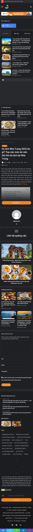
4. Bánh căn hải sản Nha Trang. (13, 197)
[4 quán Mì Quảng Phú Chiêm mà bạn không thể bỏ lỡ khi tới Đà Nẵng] (6, 57)
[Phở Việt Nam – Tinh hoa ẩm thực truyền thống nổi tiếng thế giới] (8, 125)
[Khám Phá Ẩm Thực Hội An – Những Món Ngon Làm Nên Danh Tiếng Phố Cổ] (8, 296)
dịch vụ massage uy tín (17, 440)
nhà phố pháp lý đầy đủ (20, 448)
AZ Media (25, 518)
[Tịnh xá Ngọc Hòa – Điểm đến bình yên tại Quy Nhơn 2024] (6, 65)
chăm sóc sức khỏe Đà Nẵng (23, 437)
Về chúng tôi (17, 520)
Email (3, 365)
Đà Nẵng (26, 454)
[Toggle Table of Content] (26, 189)
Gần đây (16, 33)
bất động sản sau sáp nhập (22, 434)
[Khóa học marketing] (16, 13)
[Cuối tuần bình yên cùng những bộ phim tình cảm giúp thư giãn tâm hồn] (6, 49)
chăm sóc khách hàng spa (8, 437)
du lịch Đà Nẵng (6, 440)
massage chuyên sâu (7, 445)
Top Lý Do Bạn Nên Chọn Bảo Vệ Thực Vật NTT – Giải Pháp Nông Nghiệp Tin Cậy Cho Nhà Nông (21, 40)
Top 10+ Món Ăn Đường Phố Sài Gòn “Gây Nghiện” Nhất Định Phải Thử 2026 (8, 112)
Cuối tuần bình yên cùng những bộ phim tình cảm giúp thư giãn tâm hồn (21, 48)
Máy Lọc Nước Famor (7, 448)
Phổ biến (5, 33)
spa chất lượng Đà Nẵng (8, 451)
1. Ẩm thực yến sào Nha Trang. (12, 192)
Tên (2, 359)
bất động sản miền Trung (8, 434)
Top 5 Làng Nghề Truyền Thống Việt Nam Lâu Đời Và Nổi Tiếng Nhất (24, 123)
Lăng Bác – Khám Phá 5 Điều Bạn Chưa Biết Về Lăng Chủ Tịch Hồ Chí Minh (21, 72)
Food (26, 440)
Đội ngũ (24, 520)
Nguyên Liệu (11, 201)
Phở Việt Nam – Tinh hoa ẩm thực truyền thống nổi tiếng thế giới (8, 132)
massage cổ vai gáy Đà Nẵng (21, 445)
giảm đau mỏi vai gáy (7, 442)
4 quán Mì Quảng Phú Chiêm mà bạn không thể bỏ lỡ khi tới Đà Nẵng (21, 56)
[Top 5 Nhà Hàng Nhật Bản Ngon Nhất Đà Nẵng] (24, 296)
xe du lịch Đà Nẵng (17, 454)
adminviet (6, 162)
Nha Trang (23, 184)
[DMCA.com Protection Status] (6, 490)
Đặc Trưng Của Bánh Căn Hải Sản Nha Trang (17, 199)
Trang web (4, 371)
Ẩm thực (11, 142)
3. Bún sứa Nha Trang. (10, 195)
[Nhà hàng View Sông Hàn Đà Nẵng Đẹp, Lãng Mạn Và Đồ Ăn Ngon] (8, 315)
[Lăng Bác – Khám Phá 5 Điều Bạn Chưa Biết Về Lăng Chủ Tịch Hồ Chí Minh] (6, 72)
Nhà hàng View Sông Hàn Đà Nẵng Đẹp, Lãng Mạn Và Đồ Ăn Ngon (8, 322)
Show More (16, 202)
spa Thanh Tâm (19, 451)
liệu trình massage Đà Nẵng (21, 442)
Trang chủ (5, 142)
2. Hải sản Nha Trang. (10, 193)
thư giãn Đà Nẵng (6, 454)
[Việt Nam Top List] (6, 6)
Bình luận (27, 33)
